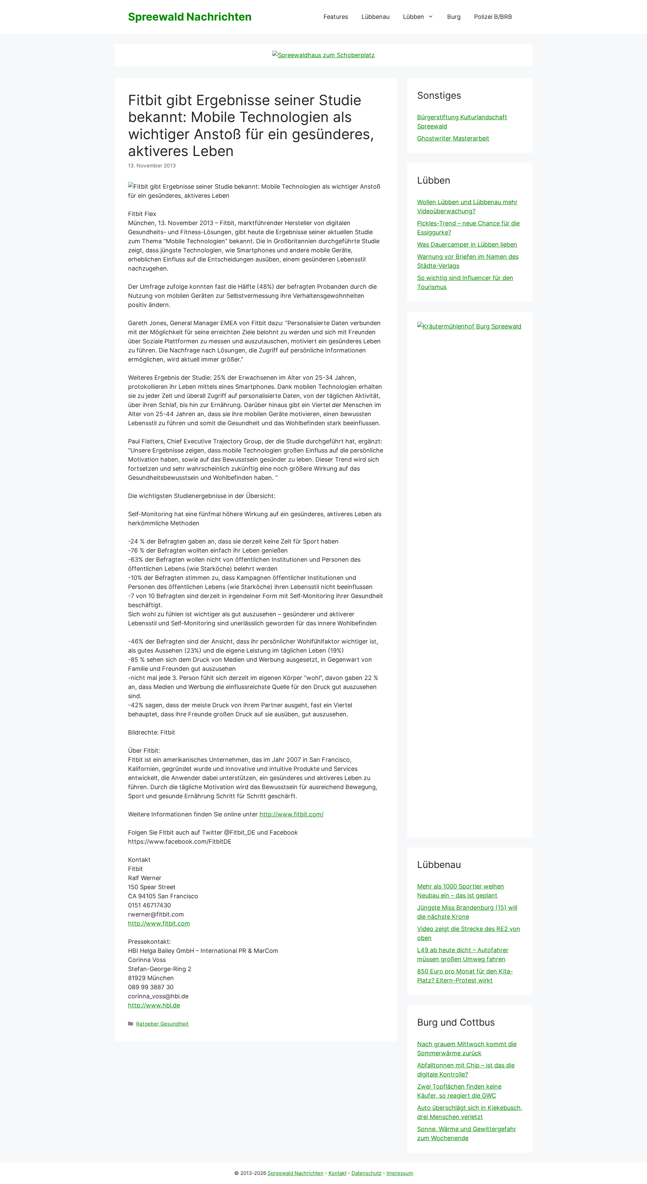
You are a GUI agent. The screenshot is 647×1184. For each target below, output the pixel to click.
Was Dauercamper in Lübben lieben (467, 244)
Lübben (413, 16)
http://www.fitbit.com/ (291, 814)
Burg (454, 16)
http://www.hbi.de (154, 1005)
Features (336, 16)
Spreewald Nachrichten (190, 16)
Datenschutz (366, 1173)
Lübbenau (376, 16)
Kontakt (337, 1173)
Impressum (400, 1173)
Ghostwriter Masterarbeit (453, 138)
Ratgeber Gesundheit (162, 1024)
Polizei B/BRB (493, 16)
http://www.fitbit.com (159, 923)
